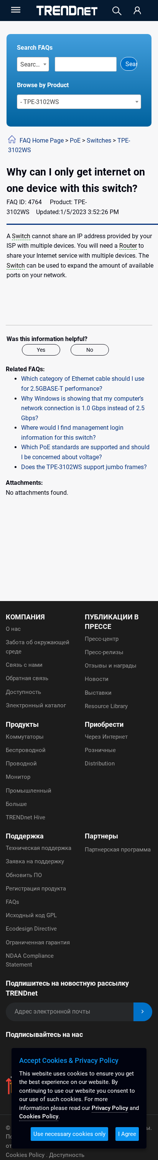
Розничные (100, 750)
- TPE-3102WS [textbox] (39, 102)
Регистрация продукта (36, 888)
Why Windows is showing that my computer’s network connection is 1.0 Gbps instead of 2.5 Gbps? (83, 408)
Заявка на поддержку (35, 861)
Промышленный (28, 790)
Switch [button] (21, 236)
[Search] (117, 10)
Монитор (18, 776)
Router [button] (128, 245)
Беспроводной (26, 750)
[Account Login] (137, 10)
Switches (99, 140)
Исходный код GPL (31, 915)
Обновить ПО (24, 875)
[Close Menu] (15, 9)
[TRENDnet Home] (66, 10)
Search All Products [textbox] (34, 64)
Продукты (22, 724)
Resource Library (106, 706)
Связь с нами (24, 664)
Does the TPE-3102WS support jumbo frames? (84, 467)
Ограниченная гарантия (38, 942)
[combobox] (33, 64)
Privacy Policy (110, 1108)
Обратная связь (27, 678)
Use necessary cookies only (69, 1134)
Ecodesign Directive (31, 928)
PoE (75, 140)
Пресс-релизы (104, 652)
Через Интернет (106, 736)
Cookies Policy (26, 1155)
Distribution (100, 763)
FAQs (12, 901)
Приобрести (104, 724)
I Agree (127, 1134)
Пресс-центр (101, 638)
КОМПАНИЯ (25, 617)
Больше (16, 804)
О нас (13, 628)
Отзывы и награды (111, 665)
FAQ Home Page (42, 140)
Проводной (21, 763)
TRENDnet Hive (25, 817)
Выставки (98, 692)
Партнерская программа (118, 849)
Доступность (23, 692)
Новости (97, 679)
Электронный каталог (36, 705)
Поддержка (25, 836)
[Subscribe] (142, 1011)
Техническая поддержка (38, 848)
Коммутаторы (25, 736)
